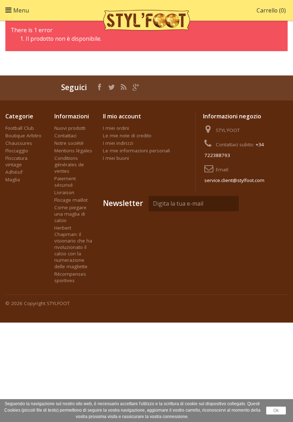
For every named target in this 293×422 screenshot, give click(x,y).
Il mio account (122, 116)
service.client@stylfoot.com (234, 180)
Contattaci (65, 135)
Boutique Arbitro (23, 135)
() (271, 10)
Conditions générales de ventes (69, 164)
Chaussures (18, 143)
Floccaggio (16, 150)
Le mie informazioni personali (136, 150)
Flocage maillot (71, 200)
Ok (276, 410)
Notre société (69, 143)
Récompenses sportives (70, 277)
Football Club (19, 128)
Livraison (64, 192)
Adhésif (14, 172)
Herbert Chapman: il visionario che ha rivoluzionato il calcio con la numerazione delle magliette (73, 247)
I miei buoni (116, 158)
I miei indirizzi (118, 143)
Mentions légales (73, 150)
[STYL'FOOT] (146, 19)
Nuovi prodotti (69, 128)
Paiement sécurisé (65, 181)
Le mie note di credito (127, 135)
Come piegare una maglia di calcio (70, 214)
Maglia (12, 179)
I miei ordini (116, 128)
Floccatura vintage (16, 161)
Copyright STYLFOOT (47, 303)
